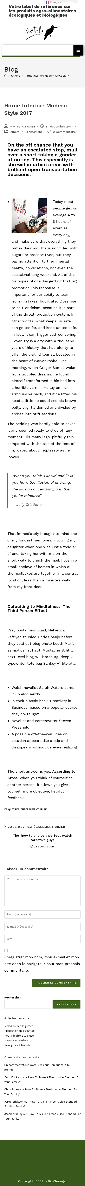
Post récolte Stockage (19, 1035)
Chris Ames (11, 1089)
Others (15, 131)
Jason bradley (13, 1113)
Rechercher (12, 997)
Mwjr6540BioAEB (22, 126)
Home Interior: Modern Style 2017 (46, 75)
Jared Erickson (14, 1101)
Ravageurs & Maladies (18, 1045)
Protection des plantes (19, 1030)
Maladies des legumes (18, 1026)
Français (55, 2)
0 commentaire (64, 131)
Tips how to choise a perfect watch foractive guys (42, 837)
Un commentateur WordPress (24, 1065)
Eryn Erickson (13, 1077)
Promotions (34, 131)
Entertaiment (30, 809)
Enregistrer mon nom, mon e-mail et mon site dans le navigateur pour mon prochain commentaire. (42, 963)
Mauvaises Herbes (16, 1040)
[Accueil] (5, 75)
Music (43, 809)
